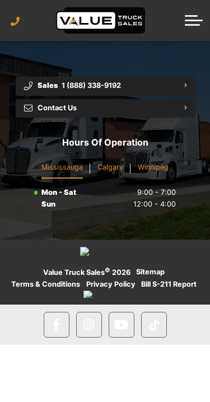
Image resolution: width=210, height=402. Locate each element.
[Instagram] (89, 325)
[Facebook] (56, 325)
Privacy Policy (111, 284)
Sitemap (150, 272)
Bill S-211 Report (169, 284)
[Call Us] (15, 21)
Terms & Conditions (45, 284)
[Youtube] (121, 325)
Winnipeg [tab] (153, 167)
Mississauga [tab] (62, 167)
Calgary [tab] (110, 167)
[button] (194, 20)
